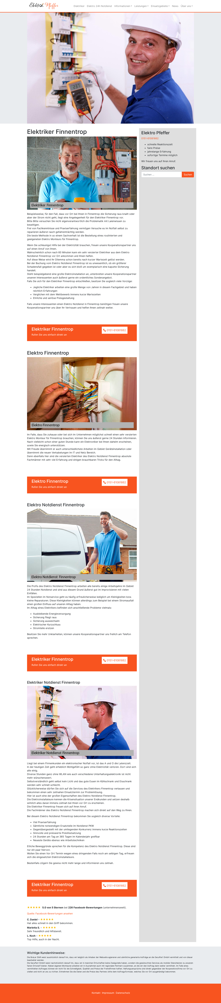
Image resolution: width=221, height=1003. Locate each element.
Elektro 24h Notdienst (99, 6)
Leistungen (140, 6)
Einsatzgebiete (159, 6)
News (175, 6)
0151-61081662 (150, 138)
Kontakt (96, 992)
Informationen (122, 6)
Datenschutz (123, 992)
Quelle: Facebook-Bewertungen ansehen (50, 913)
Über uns (186, 6)
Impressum (108, 992)
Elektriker (79, 6)
